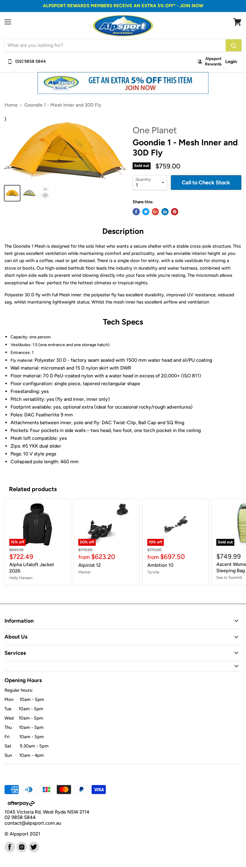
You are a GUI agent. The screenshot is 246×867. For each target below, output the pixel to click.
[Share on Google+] (155, 211)
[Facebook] (9, 847)
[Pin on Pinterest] (174, 211)
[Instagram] (21, 847)
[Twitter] (33, 847)
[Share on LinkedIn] (165, 211)
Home (11, 105)
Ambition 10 (160, 565)
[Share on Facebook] (136, 211)
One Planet (155, 130)
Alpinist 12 (89, 565)
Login (231, 61)
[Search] (234, 45)
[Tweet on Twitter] (145, 211)
